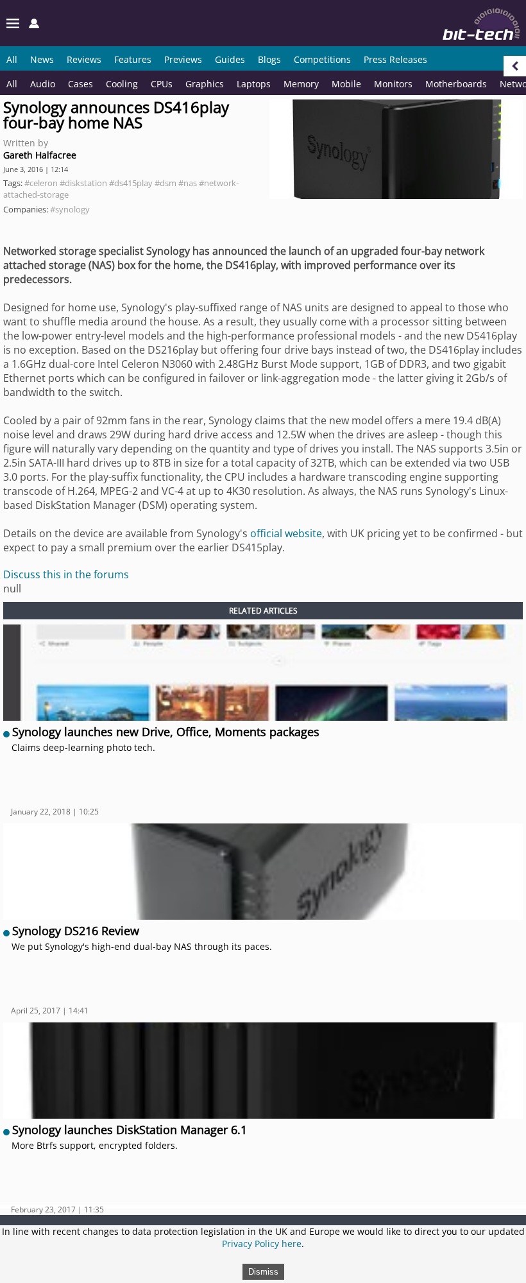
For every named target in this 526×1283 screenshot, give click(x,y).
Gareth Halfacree (39, 155)
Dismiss (263, 1272)
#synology (70, 209)
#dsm (165, 183)
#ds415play (131, 183)
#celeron (41, 183)
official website (286, 533)
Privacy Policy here (261, 1243)
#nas (187, 183)
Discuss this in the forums (66, 574)
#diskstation (83, 183)
